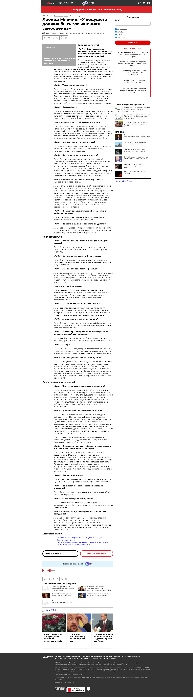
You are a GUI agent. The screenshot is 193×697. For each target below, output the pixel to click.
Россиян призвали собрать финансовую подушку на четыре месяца (135, 166)
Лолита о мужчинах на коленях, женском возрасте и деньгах (63, 602)
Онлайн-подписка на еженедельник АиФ (97, 656)
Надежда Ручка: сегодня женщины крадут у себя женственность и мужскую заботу (99, 588)
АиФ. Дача (121, 32)
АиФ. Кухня (121, 38)
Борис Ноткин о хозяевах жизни (73, 545)
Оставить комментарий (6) (96, 553)
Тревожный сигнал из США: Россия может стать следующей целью (136, 143)
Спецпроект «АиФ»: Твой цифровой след (96, 9)
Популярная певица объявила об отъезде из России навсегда (135, 150)
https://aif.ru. (61, 679)
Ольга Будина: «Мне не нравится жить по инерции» (82, 542)
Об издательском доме (71, 656)
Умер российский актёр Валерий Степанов (135, 172)
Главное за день (122, 29)
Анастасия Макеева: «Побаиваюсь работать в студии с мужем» (99, 594)
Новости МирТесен (124, 181)
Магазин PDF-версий (132, 656)
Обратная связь (60, 658)
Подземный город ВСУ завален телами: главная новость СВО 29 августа (132, 90)
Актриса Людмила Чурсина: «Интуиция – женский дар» (61, 594)
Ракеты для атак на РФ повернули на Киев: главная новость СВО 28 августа (132, 55)
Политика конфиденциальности (64, 682)
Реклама (58, 656)
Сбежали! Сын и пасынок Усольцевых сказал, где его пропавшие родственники (137, 109)
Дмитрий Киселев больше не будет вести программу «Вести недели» (136, 157)
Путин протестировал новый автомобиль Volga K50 (133, 81)
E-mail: (117, 20)
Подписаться (132, 43)
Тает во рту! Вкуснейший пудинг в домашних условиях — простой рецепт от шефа (136, 124)
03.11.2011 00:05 (47, 16)
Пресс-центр (118, 656)
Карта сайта (85, 658)
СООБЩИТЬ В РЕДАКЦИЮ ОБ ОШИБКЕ (104, 658)
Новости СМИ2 (49, 610)
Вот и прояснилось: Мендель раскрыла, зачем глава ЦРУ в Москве (137, 135)
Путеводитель (73, 658)
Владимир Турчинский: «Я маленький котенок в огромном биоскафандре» (63, 588)
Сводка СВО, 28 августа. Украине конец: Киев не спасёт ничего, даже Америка (133, 64)
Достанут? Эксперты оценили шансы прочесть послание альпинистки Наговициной (137, 116)
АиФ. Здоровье (122, 35)
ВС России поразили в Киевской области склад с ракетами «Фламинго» (132, 72)
